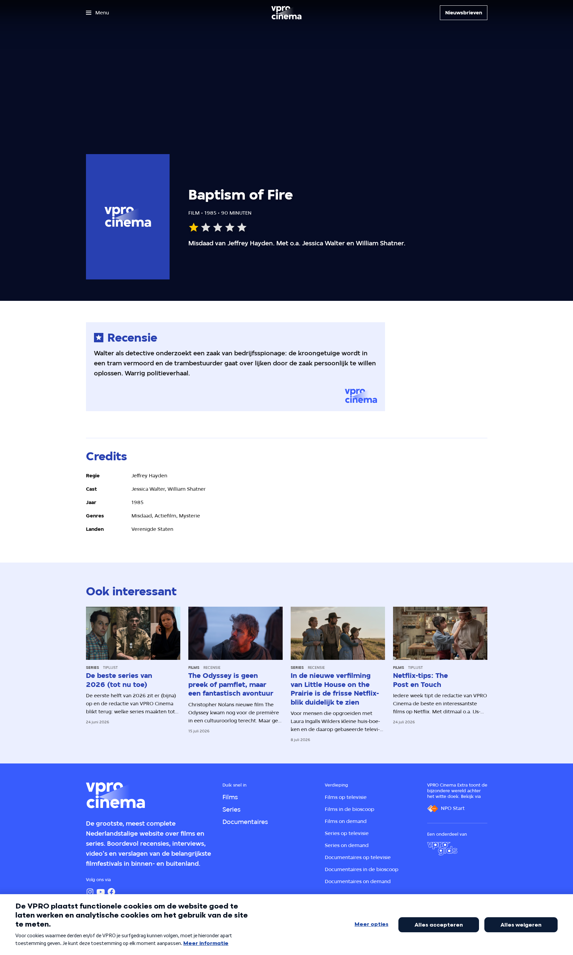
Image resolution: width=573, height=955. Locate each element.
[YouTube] (101, 892)
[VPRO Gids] (442, 848)
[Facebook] (111, 892)
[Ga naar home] (286, 12)
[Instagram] (90, 892)
